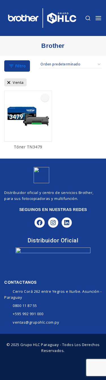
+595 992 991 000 (28, 313)
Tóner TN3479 (28, 147)
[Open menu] (98, 18)
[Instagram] (53, 222)
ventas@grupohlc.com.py (36, 322)
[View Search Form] (88, 18)
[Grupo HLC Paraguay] (42, 18)
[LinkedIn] (67, 222)
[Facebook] (39, 222)
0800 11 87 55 (25, 305)
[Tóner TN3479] (28, 116)
